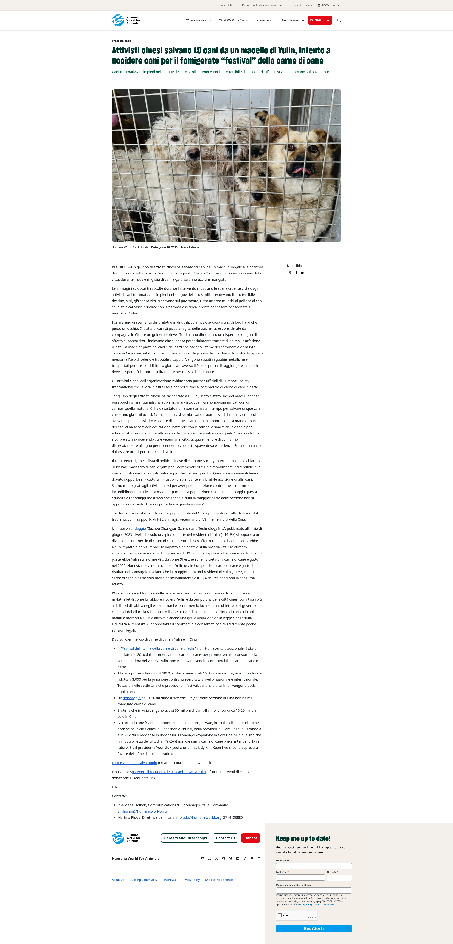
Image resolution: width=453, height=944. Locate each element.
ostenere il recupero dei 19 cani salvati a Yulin (169, 771)
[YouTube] (252, 857)
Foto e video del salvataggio (134, 762)
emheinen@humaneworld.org (142, 811)
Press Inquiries (302, 5)
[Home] (126, 838)
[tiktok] (244, 857)
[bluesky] (230, 857)
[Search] (336, 20)
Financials (169, 880)
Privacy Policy (191, 880)
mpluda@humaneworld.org (199, 817)
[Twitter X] (216, 857)
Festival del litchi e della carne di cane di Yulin (158, 648)
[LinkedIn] (237, 857)
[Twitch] (202, 857)
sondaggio (137, 528)
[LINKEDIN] (303, 272)
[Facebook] (223, 857)
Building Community (143, 880)
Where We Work (197, 20)
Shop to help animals (219, 880)
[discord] (259, 857)
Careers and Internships (185, 838)
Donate (316, 20)
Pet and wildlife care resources (262, 5)
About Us (227, 5)
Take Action (263, 20)
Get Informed (291, 20)
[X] (290, 272)
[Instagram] (209, 857)
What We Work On (231, 20)
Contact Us (225, 838)
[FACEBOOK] (296, 272)
